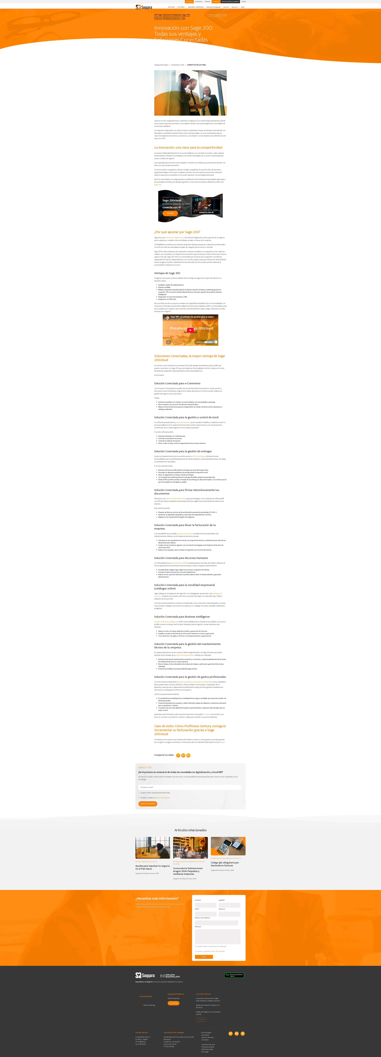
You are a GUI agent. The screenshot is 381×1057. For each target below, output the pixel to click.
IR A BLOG (201, 1020)
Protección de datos (207, 1047)
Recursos (235, 7)
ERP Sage (138, 861)
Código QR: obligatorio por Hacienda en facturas (225, 864)
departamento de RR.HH (179, 563)
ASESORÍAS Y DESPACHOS (196, 7)
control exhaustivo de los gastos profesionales (196, 681)
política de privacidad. (162, 797)
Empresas (154, 861)
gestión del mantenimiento (184, 655)
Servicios (226, 7)
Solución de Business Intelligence (166, 621)
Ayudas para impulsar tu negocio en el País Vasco (152, 867)
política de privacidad (217, 951)
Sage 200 (157, 184)
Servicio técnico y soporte (230, 1)
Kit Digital (189, 1)
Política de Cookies (207, 1049)
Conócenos (198, 1)
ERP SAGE (171, 7)
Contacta (206, 714)
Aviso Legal (204, 1051)
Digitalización (146, 861)
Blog (242, 7)
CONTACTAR (173, 1003)
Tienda (243, 1)
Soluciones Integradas (213, 7)
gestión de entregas (198, 456)
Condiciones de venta (208, 1044)
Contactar (216, 1)
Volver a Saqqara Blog (218, 14)
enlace (222, 742)
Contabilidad (215, 858)
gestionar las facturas (184, 533)
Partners (207, 1)
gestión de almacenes (182, 422)
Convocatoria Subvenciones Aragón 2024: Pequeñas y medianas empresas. (188, 871)
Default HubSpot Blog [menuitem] (149, 1005)
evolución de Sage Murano (174, 237)
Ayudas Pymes (184, 861)
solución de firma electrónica (176, 498)
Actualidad (176, 864)
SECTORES (181, 7)
